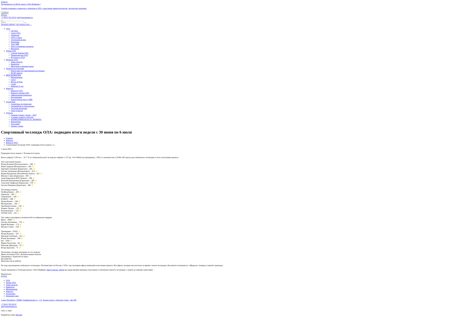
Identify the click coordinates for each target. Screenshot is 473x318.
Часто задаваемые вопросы (22, 46)
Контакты (15, 49)
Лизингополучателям (15, 69)
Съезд (13, 80)
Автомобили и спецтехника (22, 106)
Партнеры (15, 42)
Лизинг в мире (17, 126)
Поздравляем (16, 97)
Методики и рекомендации (22, 66)
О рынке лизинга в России (22, 117)
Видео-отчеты (17, 82)
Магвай (19, 315)
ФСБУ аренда (16, 73)
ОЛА (8, 29)
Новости (9, 88)
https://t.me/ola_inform (55, 270)
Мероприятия (16, 77)
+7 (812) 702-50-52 (8, 17)
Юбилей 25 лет (17, 86)
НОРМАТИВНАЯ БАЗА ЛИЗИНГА (26, 119)
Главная (9, 138)
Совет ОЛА (16, 33)
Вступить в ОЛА (18, 57)
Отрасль (9, 113)
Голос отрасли (17, 111)
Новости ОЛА (17, 91)
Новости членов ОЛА (20, 93)
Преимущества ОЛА (19, 55)
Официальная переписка (21, 95)
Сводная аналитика (19, 108)
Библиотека (16, 122)
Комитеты (15, 64)
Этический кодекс (18, 40)
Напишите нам (12, 296)
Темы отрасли (17, 62)
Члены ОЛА (11, 51)
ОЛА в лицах (16, 38)
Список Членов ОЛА (20, 53)
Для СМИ (15, 44)
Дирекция (15, 35)
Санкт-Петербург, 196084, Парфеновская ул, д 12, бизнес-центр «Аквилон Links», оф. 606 (38, 300)
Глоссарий (15, 124)
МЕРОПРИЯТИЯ (13, 75)
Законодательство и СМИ (21, 100)
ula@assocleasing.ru (25, 17)
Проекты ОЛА (12, 60)
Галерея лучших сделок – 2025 (23, 115)
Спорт (13, 84)
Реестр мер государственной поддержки (28, 71)
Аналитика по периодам (21, 104)
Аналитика (10, 102)
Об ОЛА (14, 31)
